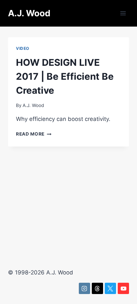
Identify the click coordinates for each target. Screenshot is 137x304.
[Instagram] (84, 288)
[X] (110, 288)
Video (22, 48)
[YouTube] (123, 288)
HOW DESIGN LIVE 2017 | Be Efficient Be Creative (65, 76)
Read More (34, 134)
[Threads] (97, 288)
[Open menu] (123, 13)
